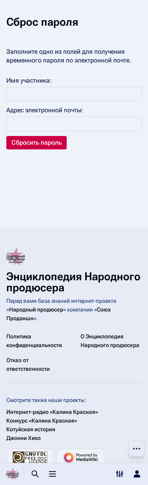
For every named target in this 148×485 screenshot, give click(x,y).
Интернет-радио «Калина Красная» (52, 412)
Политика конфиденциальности (34, 340)
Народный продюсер (36, 309)
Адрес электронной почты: (44, 110)
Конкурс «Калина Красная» (41, 420)
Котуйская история (30, 429)
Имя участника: (29, 80)
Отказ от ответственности (28, 364)
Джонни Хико (23, 438)
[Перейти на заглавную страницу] (13, 474)
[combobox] (74, 94)
